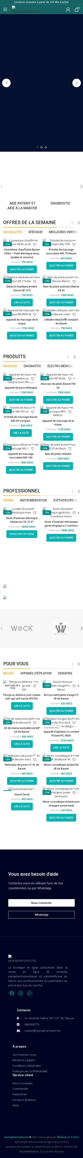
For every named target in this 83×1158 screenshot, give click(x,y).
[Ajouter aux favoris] (34, 244)
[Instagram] (20, 993)
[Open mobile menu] (5, 9)
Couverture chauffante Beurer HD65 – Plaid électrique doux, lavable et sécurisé (22, 253)
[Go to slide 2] (41, 147)
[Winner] (61, 628)
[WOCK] (22, 628)
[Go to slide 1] (37, 147)
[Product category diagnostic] (61, 184)
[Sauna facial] (21, 789)
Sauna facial (21, 794)
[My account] (68, 9)
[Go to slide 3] (46, 147)
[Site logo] (25, 9)
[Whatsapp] (29, 993)
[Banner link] (41, 586)
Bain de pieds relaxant (58, 453)
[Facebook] (11, 993)
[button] (6, 83)
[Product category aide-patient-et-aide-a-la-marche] (22, 186)
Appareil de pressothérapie (20, 387)
